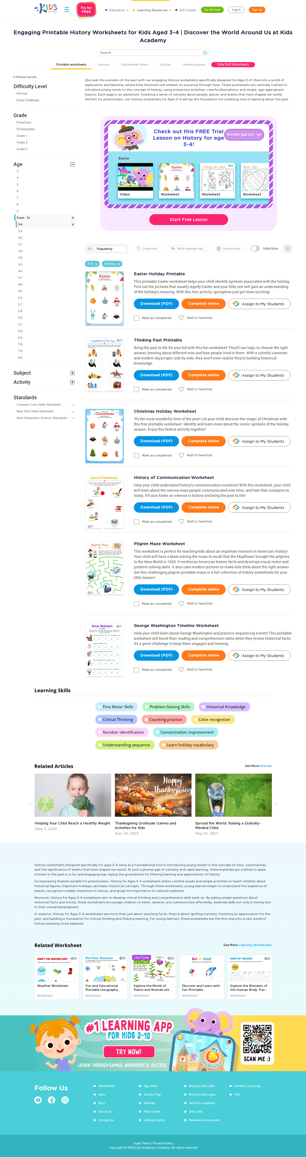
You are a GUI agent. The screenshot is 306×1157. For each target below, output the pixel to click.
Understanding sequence (126, 745)
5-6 (20, 297)
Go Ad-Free (212, 9)
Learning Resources (152, 10)
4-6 (20, 271)
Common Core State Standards (39, 404)
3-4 (20, 224)
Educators (116, 10)
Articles (266, 766)
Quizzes (165, 64)
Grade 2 (22, 142)
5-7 (20, 304)
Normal (22, 93)
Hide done (270, 248)
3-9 (20, 258)
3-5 (20, 231)
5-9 (20, 317)
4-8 (20, 284)
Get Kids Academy (202, 1103)
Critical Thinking (118, 719)
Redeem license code (204, 1120)
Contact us (106, 1120)
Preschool (24, 122)
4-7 (20, 278)
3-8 (20, 251)
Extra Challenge (28, 100)
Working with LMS (202, 1086)
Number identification (123, 732)
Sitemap (149, 1103)
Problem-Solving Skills (170, 706)
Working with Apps (202, 1094)
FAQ (237, 1094)
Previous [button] (31, 805)
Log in (236, 9)
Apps (102, 1094)
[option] (73, 802)
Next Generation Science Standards (42, 418)
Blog (101, 1103)
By (90, 249)
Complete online (203, 304)
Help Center (152, 1111)
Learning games (193, 64)
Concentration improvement (187, 732)
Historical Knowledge (226, 706)
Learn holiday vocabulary (190, 745)
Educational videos (134, 64)
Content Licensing (247, 1086)
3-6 (20, 238)
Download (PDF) (156, 304)
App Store (151, 1086)
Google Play (152, 1094)
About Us (105, 1111)
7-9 (20, 351)
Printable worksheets (71, 64)
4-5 (20, 264)
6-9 (20, 337)
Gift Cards (187, 10)
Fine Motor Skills (118, 706)
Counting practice (165, 719)
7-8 (20, 344)
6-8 (20, 331)
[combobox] (110, 249)
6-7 (20, 324)
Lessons (104, 64)
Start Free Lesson (189, 219)
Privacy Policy (163, 1143)
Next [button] (275, 805)
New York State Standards (35, 411)
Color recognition (214, 719)
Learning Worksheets (255, 945)
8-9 (20, 357)
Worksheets (106, 1086)
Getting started (154, 1120)
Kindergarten (26, 129)
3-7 (20, 244)
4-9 (20, 291)
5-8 (20, 311)
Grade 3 (22, 149)
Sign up (257, 9)
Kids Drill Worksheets (233, 64)
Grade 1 (22, 135)
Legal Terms (141, 1143)
